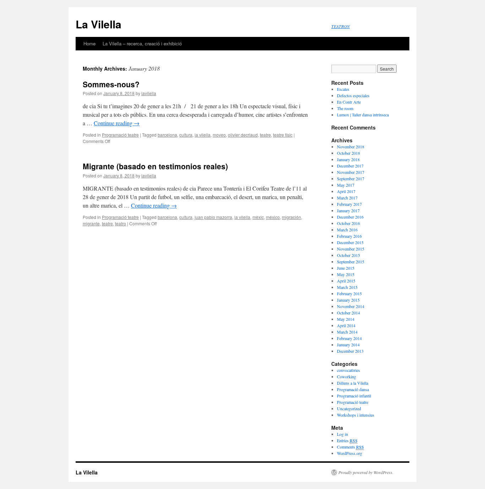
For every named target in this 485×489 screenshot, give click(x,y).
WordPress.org (349, 453)
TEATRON (340, 26)
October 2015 (348, 255)
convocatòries (348, 370)
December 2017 (350, 166)
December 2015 (350, 242)
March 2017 (347, 197)
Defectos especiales (353, 95)
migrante (91, 223)
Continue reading (117, 123)
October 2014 (348, 312)
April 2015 (346, 281)
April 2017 (346, 191)
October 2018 (348, 153)
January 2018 (348, 159)
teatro (120, 223)
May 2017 (345, 185)
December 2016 (350, 217)
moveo (219, 135)
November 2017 (350, 172)
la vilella (203, 135)
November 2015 (350, 249)
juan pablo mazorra (213, 217)
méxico (273, 217)
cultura (185, 135)
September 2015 (350, 261)
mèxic (258, 217)
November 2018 (350, 146)
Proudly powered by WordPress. (365, 472)
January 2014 (348, 344)
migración (291, 217)
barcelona (167, 135)
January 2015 (348, 300)
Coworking (346, 376)
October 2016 (348, 223)
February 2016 (349, 236)
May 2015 (345, 274)
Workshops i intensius (355, 415)
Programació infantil (354, 396)
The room (345, 108)
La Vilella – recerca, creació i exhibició (142, 43)
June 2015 (345, 268)
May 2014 (345, 319)
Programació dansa (353, 389)
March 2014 (347, 332)
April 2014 (346, 325)
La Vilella (98, 24)
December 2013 (350, 351)
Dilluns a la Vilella (352, 383)
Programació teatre (120, 135)
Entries (347, 440)
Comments (350, 447)
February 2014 (349, 338)
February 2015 (349, 293)
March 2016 (347, 229)
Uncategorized (349, 408)
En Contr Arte (349, 102)
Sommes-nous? (111, 84)
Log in (342, 434)
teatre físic (283, 135)
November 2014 (350, 306)
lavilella (148, 93)
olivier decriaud (243, 135)
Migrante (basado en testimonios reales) (155, 166)
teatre (265, 135)
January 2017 (348, 210)
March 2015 (347, 287)
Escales (343, 89)
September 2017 (350, 178)
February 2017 (349, 204)
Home (89, 43)
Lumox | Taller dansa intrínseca (363, 114)
